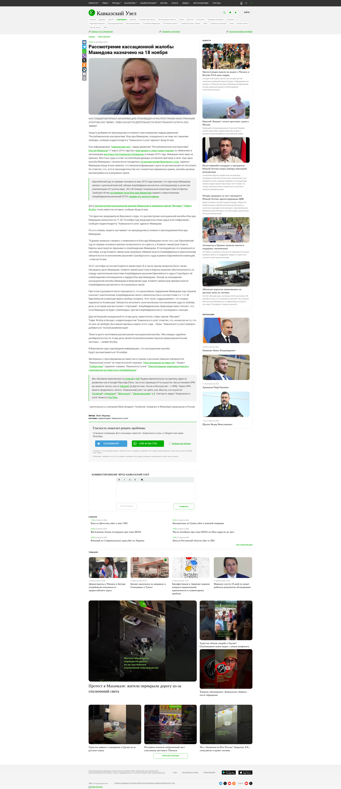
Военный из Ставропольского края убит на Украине (117, 540)
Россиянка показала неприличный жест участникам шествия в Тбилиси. (164, 748)
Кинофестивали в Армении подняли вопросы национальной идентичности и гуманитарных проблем (191, 588)
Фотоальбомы (200, 3)
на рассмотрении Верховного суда (160, 161)
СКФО (205, 23)
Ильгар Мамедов (98, 150)
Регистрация (126, 506)
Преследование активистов (158, 362)
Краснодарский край (115, 23)
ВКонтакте (124, 393)
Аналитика (130, 3)
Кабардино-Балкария (216, 20)
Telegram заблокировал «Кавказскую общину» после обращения (223, 693)
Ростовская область (170, 23)
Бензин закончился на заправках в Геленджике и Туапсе (148, 585)
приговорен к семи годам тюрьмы (154, 150)
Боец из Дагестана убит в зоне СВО (109, 523)
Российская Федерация (151, 23)
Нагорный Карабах (133, 23)
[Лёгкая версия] (241, 3)
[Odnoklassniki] (84, 65)
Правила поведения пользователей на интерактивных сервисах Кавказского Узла (144, 783)
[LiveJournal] (84, 69)
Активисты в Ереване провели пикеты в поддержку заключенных (223, 247)
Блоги (175, 3)
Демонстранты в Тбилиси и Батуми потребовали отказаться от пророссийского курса (107, 587)
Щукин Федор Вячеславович (217, 424)
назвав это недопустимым (144, 196)
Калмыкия (230, 20)
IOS (138, 378)
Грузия (181, 20)
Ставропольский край (218, 23)
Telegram (124, 386)
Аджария (102, 20)
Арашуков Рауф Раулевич (215, 387)
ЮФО (105, 27)
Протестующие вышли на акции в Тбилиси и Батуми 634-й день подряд (225, 73)
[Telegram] (84, 47)
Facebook (97, 393)
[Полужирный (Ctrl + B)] (119, 479)
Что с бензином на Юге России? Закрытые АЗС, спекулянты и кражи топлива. (225, 748)
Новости (93, 3)
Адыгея (111, 20)
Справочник (96, 366)
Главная (92, 37)
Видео (185, 3)
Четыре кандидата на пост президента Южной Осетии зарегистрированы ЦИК (223, 197)
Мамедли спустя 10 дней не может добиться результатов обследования (232, 585)
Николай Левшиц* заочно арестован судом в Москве (225, 123)
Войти (246, 12)
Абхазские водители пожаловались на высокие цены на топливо (221, 291)
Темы (104, 3)
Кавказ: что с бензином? (102, 31)
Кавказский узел (120, 146)
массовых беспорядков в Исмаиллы (123, 154)
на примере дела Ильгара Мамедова (130, 192)
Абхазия (93, 20)
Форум (163, 3)
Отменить (183, 507)
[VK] (84, 42)
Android (129, 378)
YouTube (112, 397)
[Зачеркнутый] (135, 479)
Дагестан (190, 20)
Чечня (231, 23)
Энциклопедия (148, 3)
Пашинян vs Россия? (171, 31)
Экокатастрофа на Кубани (240, 31)
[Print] (84, 78)
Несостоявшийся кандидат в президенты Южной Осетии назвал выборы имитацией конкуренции (224, 168)
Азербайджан (122, 20)
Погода (217, 3)
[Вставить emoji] (142, 479)
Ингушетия (201, 20)
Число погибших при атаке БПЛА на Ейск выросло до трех (203, 531)
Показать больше (170, 756)
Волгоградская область (167, 20)
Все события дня (244, 545)
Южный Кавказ (95, 27)
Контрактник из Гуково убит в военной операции (198, 523)
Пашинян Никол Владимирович (218, 350)
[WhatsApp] (84, 51)
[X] (84, 60)
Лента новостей (104, 37)
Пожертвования (209, 772)
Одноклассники (141, 393)
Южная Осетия (242, 23)
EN (251, 3)
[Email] (84, 74)
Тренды (116, 3)
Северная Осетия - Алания (190, 23)
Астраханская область (147, 20)
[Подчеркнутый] (129, 479)
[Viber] (84, 56)
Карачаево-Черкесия (97, 23)
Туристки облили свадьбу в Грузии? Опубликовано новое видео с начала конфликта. (225, 644)
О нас (175, 772)
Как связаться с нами (190, 772)
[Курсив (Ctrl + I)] (124, 479)
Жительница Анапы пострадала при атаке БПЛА (116, 531)
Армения (133, 20)
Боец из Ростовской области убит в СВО (194, 540)
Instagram (109, 393)
